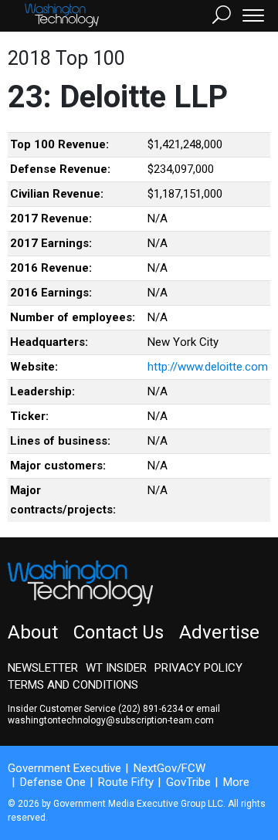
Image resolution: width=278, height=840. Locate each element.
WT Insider (116, 668)
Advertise (219, 632)
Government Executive (64, 768)
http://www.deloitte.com (207, 367)
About (33, 632)
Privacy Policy (198, 668)
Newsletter (43, 668)
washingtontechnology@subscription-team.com (111, 720)
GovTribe (188, 782)
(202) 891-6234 (150, 708)
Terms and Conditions (73, 685)
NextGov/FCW (169, 768)
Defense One (53, 782)
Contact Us (118, 632)
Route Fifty (126, 782)
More (236, 782)
